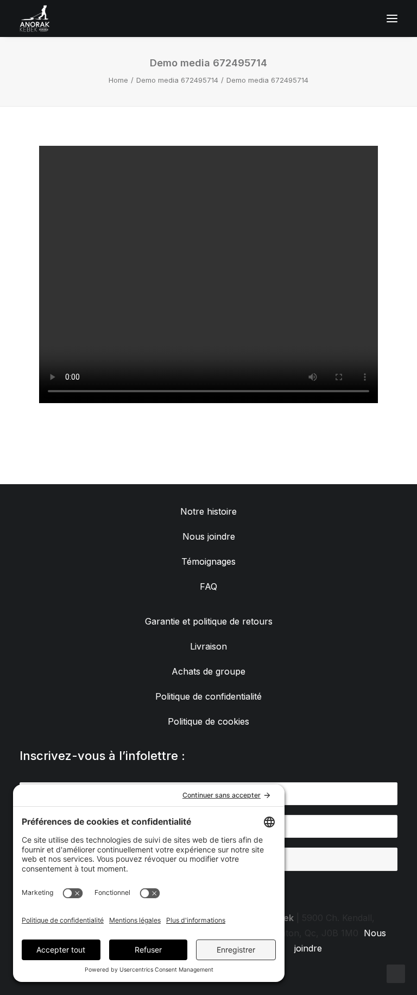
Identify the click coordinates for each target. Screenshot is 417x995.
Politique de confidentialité (208, 696)
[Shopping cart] (360, 18)
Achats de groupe (208, 671)
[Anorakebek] (35, 18)
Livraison (208, 646)
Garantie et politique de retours (209, 621)
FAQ (208, 586)
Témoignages (208, 561)
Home (118, 80)
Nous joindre (208, 536)
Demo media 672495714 (177, 80)
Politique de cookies (208, 721)
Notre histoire (208, 511)
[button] (392, 18)
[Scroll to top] (396, 972)
